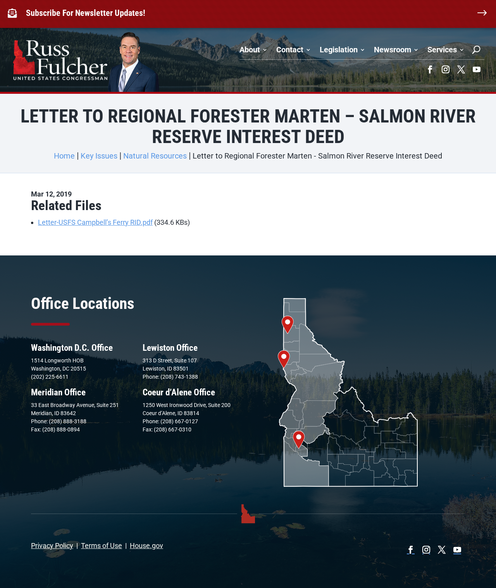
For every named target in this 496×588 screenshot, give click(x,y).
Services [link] (442, 49)
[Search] (476, 49)
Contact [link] (289, 49)
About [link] (249, 49)
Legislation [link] (339, 49)
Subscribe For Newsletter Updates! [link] (85, 13)
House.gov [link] (146, 545)
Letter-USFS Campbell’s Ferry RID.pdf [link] (95, 222)
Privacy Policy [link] (52, 545)
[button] (430, 69)
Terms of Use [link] (101, 545)
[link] (14, 13)
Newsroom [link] (392, 49)
